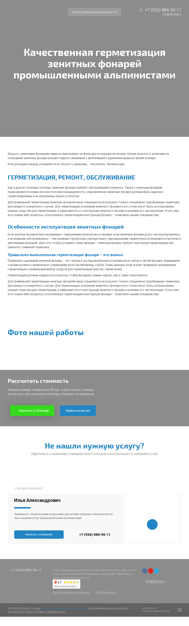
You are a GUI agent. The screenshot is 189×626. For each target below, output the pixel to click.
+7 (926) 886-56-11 (163, 10)
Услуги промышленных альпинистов (64, 608)
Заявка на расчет (78, 410)
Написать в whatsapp (33, 410)
